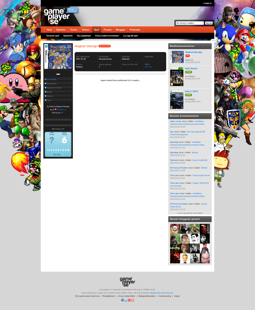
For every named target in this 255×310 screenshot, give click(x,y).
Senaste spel (52, 36)
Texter (73, 29)
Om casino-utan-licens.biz (87, 296)
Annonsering (165, 296)
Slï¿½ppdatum (84, 36)
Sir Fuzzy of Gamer (179, 168)
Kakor (177, 296)
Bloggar (120, 29)
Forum (107, 29)
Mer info (148, 67)
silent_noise (175, 121)
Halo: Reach (191, 68)
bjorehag (174, 142)
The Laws (174, 175)
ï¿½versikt (51, 79)
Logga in (207, 3)
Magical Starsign (193, 52)
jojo (172, 132)
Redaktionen (109, 296)
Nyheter (61, 29)
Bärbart (195, 152)
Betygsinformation (147, 296)
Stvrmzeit (174, 160)
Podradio (135, 29)
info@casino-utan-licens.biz (161, 293)
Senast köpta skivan (201, 175)
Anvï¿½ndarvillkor (126, 296)
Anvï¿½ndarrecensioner (107, 36)
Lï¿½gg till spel (130, 36)
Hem (49, 29)
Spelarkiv (68, 36)
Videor (86, 29)
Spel (96, 29)
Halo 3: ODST (191, 91)
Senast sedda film (199, 160)
